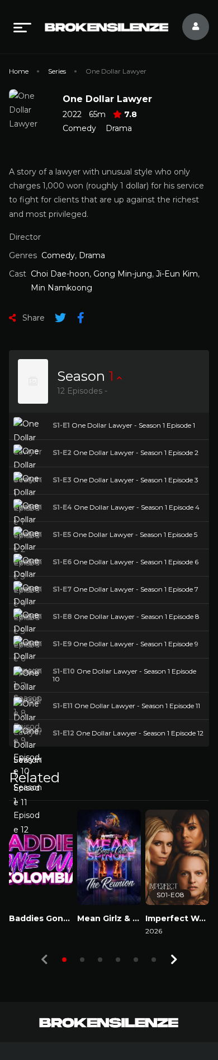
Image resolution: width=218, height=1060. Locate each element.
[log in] (189, 27)
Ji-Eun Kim (177, 274)
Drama (119, 128)
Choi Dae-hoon (60, 274)
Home (19, 71)
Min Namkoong (61, 288)
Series (57, 71)
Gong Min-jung (122, 274)
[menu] (22, 26)
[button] (64, 959)
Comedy (79, 128)
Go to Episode (44, 426)
